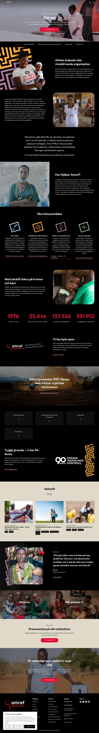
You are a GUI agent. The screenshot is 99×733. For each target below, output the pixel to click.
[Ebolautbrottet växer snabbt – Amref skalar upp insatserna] (19, 512)
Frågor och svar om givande (54, 719)
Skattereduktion (51, 722)
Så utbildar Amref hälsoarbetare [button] (37, 256)
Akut (6, 531)
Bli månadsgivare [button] (49, 29)
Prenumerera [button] (49, 640)
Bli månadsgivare (52, 701)
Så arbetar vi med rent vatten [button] (15, 256)
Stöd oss (35, 706)
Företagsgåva (51, 714)
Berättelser (35, 709)
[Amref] (8, 2)
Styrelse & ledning (29, 44)
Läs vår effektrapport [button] (11, 469)
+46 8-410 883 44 (68, 705)
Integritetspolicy (56, 730)
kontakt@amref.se (68, 701)
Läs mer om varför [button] (58, 354)
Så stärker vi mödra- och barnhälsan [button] (58, 257)
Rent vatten (80, 529)
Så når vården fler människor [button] (84, 258)
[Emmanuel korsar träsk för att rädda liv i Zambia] (50, 512)
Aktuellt (38, 531)
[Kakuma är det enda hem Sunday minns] (80, 512)
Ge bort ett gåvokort (53, 706)
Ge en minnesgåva (52, 709)
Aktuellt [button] (49, 494)
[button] (49, 393)
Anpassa (9, 726)
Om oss (18, 44)
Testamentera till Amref (53, 711)
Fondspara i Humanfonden (54, 716)
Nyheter (11, 531)
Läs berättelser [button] (57, 577)
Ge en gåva (51, 704)
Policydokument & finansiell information (49, 44)
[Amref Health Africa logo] (15, 705)
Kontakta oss (79, 44)
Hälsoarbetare (45, 531)
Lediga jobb (68, 44)
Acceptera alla (29, 726)
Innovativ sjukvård (54, 531)
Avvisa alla (18, 726)
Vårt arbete (35, 701)
